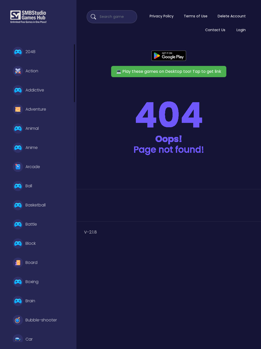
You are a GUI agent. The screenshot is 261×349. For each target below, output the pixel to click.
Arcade (32, 167)
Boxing (31, 282)
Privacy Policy (162, 16)
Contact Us (215, 29)
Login (241, 29)
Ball (28, 186)
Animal (32, 128)
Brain (30, 301)
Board (31, 262)
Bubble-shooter (41, 320)
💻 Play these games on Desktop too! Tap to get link (168, 71)
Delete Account (232, 16)
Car (29, 339)
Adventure (35, 109)
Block (30, 243)
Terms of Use (195, 16)
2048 (30, 52)
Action (31, 71)
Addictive (34, 90)
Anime (31, 147)
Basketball (35, 205)
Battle (31, 224)
